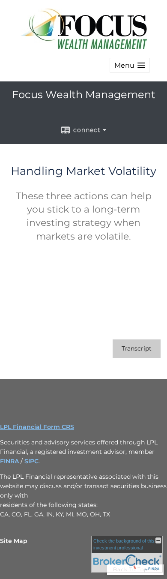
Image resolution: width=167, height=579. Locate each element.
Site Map (13, 541)
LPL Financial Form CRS (37, 427)
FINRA (9, 461)
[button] (130, 65)
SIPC (31, 461)
